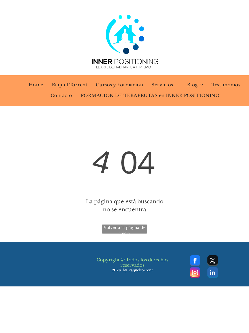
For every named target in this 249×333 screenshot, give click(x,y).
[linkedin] (212, 273)
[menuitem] (32, 84)
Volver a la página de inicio (124, 229)
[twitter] (212, 261)
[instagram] (195, 273)
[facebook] (195, 261)
